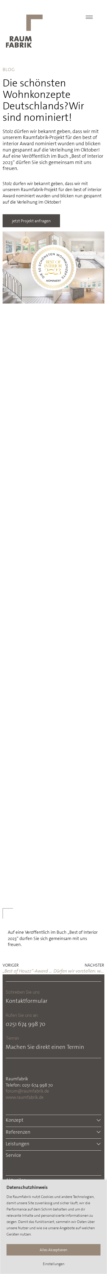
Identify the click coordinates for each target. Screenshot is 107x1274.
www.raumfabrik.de (25, 1097)
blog (9, 69)
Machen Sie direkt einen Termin (45, 1047)
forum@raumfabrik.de (27, 1091)
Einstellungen (53, 1264)
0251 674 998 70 (25, 1024)
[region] (53, 1227)
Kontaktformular (27, 1001)
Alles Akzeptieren (53, 1249)
